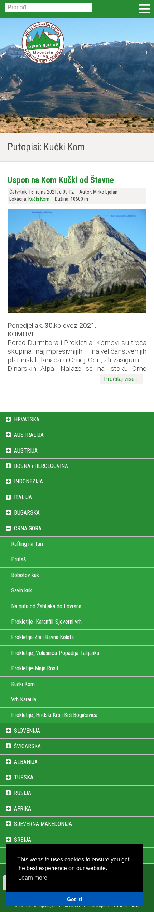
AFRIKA (22, 808)
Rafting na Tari (27, 543)
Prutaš (18, 559)
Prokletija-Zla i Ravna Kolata (42, 637)
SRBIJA (22, 839)
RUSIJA (22, 793)
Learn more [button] (32, 878)
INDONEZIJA (28, 481)
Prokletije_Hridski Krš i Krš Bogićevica (54, 715)
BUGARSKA (27, 512)
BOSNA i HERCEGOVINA (41, 466)
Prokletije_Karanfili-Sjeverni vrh (46, 621)
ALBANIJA (26, 762)
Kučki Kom (38, 199)
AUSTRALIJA (29, 434)
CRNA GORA (28, 528)
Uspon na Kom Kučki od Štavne (61, 180)
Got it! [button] (74, 899)
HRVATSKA (26, 419)
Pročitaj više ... (121, 378)
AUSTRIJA (26, 450)
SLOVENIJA (27, 730)
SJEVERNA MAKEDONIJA (43, 824)
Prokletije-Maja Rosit (34, 668)
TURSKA (23, 777)
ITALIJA (23, 497)
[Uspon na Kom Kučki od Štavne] (77, 311)
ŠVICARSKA (27, 746)
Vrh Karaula (23, 699)
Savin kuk (21, 590)
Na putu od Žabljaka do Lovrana (46, 606)
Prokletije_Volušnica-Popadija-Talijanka (55, 652)
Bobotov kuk (25, 575)
